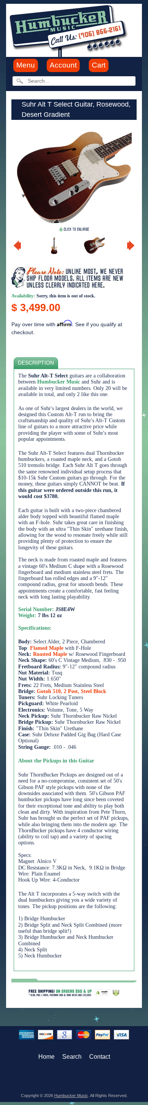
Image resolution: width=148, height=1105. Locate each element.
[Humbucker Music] (69, 30)
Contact (99, 1056)
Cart (98, 65)
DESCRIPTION (36, 363)
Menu (25, 65)
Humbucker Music (71, 1095)
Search (72, 1056)
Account (63, 65)
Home (46, 1056)
